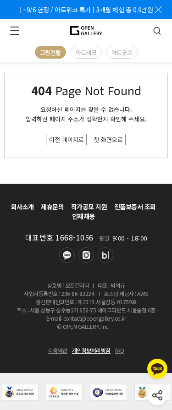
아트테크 (86, 52)
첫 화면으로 (108, 139)
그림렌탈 (50, 52)
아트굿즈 (122, 52)
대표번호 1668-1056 (59, 237)
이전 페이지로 (66, 139)
